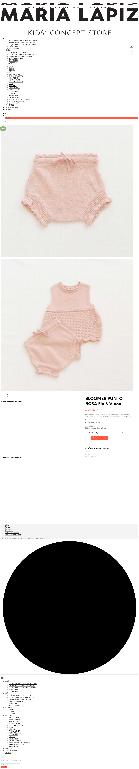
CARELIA (12, 93)
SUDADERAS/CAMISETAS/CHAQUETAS (23, 40)
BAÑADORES (13, 46)
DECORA (12, 70)
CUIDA (11, 68)
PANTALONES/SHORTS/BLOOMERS (22, 42)
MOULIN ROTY (14, 103)
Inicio (7, 525)
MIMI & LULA (13, 95)
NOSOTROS (9, 105)
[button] (6, 113)
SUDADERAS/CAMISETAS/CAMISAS (21, 54)
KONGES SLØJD (14, 80)
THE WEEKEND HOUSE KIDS (19, 99)
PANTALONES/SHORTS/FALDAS (20, 56)
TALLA (90, 433)
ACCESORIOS (14, 48)
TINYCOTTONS (14, 74)
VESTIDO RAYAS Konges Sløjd (80, 494)
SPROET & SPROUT (16, 82)
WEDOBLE (12, 86)
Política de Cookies (12, 533)
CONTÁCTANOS (11, 107)
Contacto (8, 529)
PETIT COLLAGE (15, 89)
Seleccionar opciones (11, 446)
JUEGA (11, 66)
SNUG (11, 84)
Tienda (7, 527)
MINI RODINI (13, 78)
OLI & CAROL (13, 91)
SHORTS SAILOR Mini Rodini (11, 494)
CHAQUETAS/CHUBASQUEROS (20, 52)
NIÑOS (7, 50)
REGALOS (8, 64)
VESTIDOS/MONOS (16, 58)
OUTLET (8, 109)
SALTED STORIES (15, 97)
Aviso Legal (9, 531)
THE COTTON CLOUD (16, 101)
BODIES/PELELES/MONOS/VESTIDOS (22, 44)
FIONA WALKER (14, 88)
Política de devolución (13, 535)
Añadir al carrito (99, 438)
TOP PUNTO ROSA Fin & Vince (11, 438)
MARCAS (8, 72)
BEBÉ (7, 38)
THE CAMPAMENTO (16, 76)
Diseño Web (44, 538)
